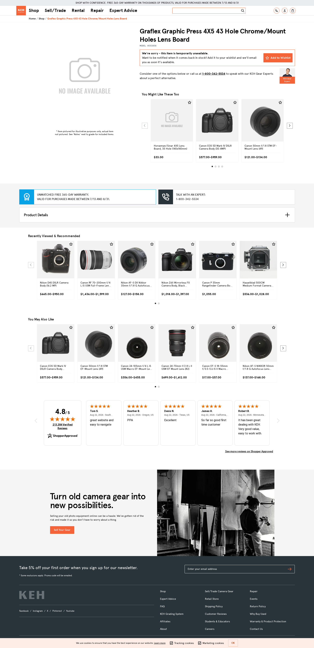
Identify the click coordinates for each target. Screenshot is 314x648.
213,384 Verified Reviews (63, 426)
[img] (62, 419)
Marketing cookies (213, 643)
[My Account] (285, 11)
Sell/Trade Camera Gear (219, 591)
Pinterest (57, 611)
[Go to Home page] (21, 10)
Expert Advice (123, 10)
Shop (34, 10)
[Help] (277, 11)
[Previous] (145, 126)
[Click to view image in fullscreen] (84, 77)
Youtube (70, 611)
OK (233, 643)
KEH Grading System (171, 614)
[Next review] (278, 421)
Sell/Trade (55, 10)
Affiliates (165, 621)
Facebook (24, 611)
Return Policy (258, 606)
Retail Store (212, 598)
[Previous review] (36, 421)
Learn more (160, 643)
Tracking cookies (184, 643)
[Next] (290, 126)
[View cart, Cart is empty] (293, 11)
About (163, 629)
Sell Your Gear (62, 529)
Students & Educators (217, 621)
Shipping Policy (214, 606)
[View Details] (172, 124)
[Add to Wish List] (189, 102)
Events (253, 598)
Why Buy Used (258, 614)
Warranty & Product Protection (268, 621)
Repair (97, 10)
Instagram (38, 611)
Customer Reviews (216, 614)
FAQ (162, 606)
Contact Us (256, 629)
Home (32, 18)
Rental (78, 10)
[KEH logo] (31, 595)
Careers (209, 629)
